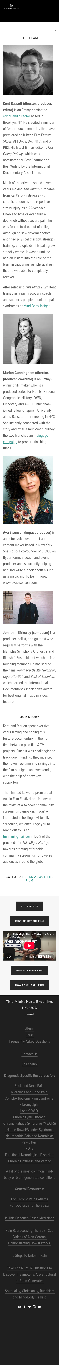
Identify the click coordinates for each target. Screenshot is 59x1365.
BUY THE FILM (29, 906)
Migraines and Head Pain (29, 1092)
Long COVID (29, 1110)
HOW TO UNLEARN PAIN (29, 985)
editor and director (16, 116)
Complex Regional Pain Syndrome (29, 1098)
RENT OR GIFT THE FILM (29, 921)
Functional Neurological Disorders (29, 1154)
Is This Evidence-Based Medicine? (29, 1217)
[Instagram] (34, 1306)
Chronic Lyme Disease (29, 1117)
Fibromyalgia (29, 1104)
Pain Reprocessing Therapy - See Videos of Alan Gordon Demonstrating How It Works (30, 1237)
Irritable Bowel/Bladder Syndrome (29, 1129)
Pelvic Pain (30, 1142)
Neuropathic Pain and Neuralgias (30, 1135)
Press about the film (38, 879)
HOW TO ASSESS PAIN (29, 970)
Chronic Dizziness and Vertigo (29, 1161)
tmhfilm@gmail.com (17, 836)
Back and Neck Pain (29, 1085)
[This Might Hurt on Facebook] (24, 1306)
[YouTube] (39, 1306)
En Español (30, 1064)
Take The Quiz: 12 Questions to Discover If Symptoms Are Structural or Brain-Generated (30, 1274)
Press (30, 1035)
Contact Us (29, 1053)
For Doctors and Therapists (29, 1205)
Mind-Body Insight (37, 305)
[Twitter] (29, 1306)
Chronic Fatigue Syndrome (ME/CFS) (29, 1123)
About (29, 1028)
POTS (30, 1148)
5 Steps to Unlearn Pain (29, 1255)
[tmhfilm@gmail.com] (19, 1306)
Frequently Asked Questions (29, 1041)
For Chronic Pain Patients (29, 1199)
